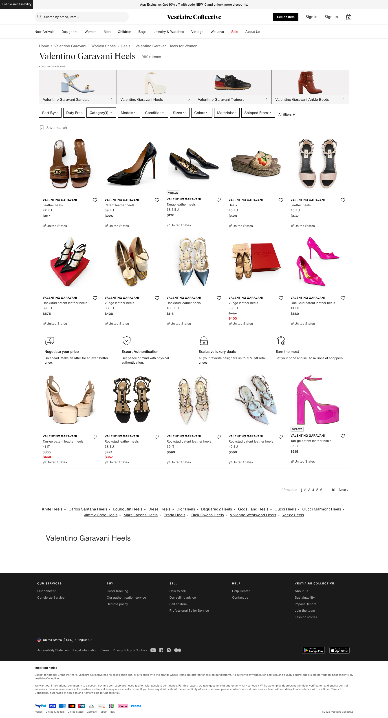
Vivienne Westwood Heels (253, 515)
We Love (217, 31)
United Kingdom (55, 712)
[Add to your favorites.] (94, 200)
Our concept (46, 591)
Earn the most (287, 351)
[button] (349, 17)
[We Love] (227, 32)
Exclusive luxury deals (217, 351)
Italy (112, 712)
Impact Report (305, 604)
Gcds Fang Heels (253, 509)
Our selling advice (182, 597)
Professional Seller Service (189, 610)
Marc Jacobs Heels (140, 515)
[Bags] (150, 32)
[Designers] (81, 32)
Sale (234, 31)
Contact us (240, 597)
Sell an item (286, 16)
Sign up (331, 16)
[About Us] (263, 32)
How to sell (177, 591)
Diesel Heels (159, 509)
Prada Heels (174, 515)
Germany (92, 712)
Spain (104, 712)
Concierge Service (50, 597)
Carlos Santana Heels (87, 509)
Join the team (305, 610)
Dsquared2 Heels (216, 509)
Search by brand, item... (61, 16)
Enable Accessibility (16, 4)
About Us (252, 31)
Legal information (85, 650)
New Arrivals (44, 31)
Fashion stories (306, 617)
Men (107, 31)
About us (301, 591)
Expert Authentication (140, 351)
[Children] (135, 32)
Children (124, 31)
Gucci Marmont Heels (321, 509)
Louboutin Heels (127, 509)
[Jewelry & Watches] (187, 32)
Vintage (197, 31)
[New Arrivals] (58, 32)
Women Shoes (103, 46)
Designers (69, 31)
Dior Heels (185, 509)
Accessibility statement (53, 650)
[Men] (114, 32)
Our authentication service (126, 597)
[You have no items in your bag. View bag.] (349, 17)
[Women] (100, 32)
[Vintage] (207, 32)
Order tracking (117, 591)
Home (44, 46)
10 (333, 489)
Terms (105, 650)
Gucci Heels (285, 509)
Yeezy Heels (293, 515)
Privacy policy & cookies (130, 650)
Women (91, 31)
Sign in (311, 16)
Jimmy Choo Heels (100, 515)
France (39, 712)
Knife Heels (52, 509)
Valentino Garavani (70, 46)
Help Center (241, 591)
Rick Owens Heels (207, 515)
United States (76, 712)
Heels (125, 46)
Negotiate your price (61, 351)
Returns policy (117, 604)
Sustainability (305, 597)
